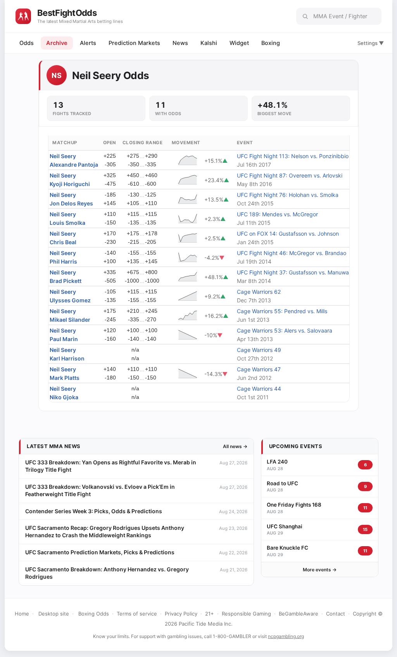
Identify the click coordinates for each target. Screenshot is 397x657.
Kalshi (208, 43)
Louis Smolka (67, 222)
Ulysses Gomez (70, 300)
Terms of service (137, 613)
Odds (26, 43)
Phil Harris (63, 261)
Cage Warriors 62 (259, 291)
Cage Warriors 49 (259, 350)
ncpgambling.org (286, 636)
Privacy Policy (181, 613)
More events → (320, 570)
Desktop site (53, 613)
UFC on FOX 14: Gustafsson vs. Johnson (288, 233)
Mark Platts (64, 377)
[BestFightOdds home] (23, 16)
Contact (335, 613)
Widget (239, 43)
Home (22, 613)
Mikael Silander (70, 319)
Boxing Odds (93, 613)
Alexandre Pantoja (74, 164)
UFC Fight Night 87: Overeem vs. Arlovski (289, 175)
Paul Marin (64, 339)
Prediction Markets (134, 43)
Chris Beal (63, 242)
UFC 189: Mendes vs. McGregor (277, 214)
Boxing (270, 43)
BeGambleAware (298, 613)
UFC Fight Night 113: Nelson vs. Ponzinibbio (293, 156)
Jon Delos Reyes (71, 203)
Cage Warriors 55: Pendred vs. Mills (282, 311)
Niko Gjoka (64, 397)
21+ (209, 613)
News (180, 43)
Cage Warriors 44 (259, 388)
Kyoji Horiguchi (70, 184)
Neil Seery (63, 156)
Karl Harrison (67, 358)
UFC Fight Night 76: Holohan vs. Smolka (287, 194)
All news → (235, 446)
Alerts (88, 43)
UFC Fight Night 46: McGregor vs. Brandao (291, 253)
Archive (56, 43)
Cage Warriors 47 (259, 369)
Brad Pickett (65, 281)
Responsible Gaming (246, 613)
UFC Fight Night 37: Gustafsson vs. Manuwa (293, 272)
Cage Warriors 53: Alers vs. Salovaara (284, 330)
